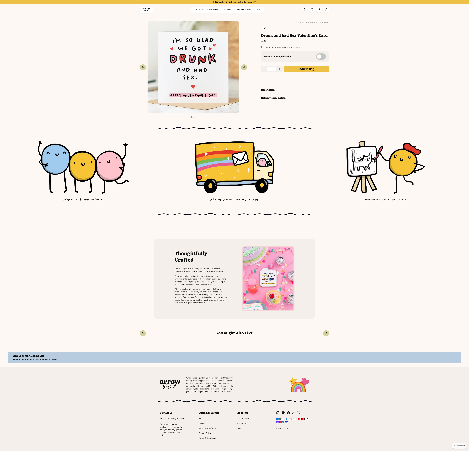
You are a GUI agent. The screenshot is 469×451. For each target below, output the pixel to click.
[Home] (146, 10)
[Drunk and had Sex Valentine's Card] (193, 67)
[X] (298, 412)
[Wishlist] (312, 10)
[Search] (305, 10)
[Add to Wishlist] (264, 28)
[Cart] (326, 10)
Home (302, 22)
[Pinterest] (288, 412)
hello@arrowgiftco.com (174, 418)
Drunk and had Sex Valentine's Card (317, 22)
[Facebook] (283, 412)
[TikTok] (293, 412)
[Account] (319, 10)
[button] (191, 117)
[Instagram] (277, 412)
